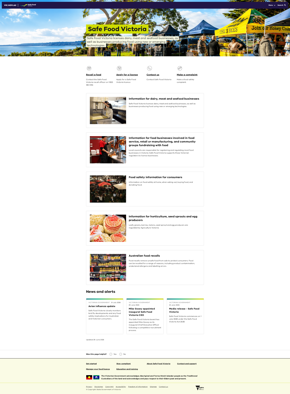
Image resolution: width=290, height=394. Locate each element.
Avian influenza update (101, 306)
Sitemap (153, 387)
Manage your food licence (98, 369)
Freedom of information (138, 387)
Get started (91, 364)
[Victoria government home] (200, 388)
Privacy (89, 387)
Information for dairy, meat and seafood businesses (164, 99)
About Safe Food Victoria (158, 364)
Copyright (109, 387)
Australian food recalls (144, 256)
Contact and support (187, 364)
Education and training (127, 369)
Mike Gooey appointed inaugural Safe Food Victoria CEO (142, 312)
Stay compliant (123, 364)
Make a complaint (187, 74)
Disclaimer (98, 387)
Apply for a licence (127, 74)
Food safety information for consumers (155, 177)
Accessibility (121, 387)
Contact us (153, 74)
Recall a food (93, 74)
